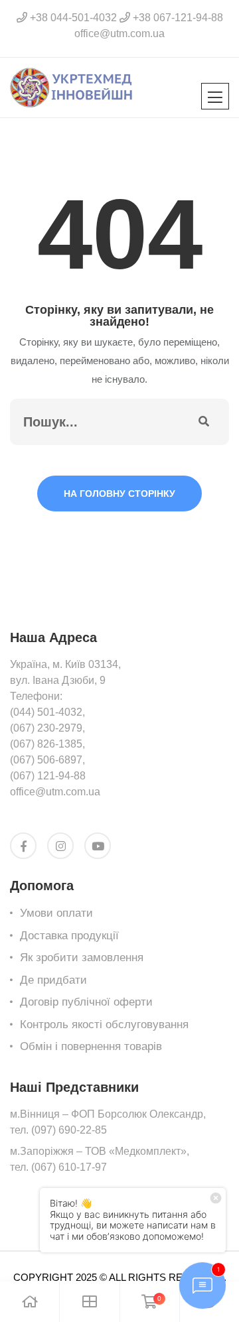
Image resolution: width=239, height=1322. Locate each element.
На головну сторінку (119, 493)
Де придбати (53, 980)
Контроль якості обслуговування (104, 1024)
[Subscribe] (204, 422)
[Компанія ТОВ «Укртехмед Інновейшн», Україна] (71, 86)
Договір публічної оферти (86, 1002)
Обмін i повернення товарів (91, 1046)
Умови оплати (56, 913)
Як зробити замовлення (81, 957)
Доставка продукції (69, 935)
